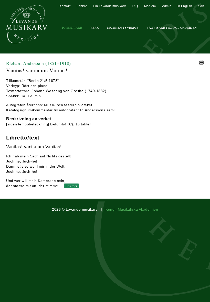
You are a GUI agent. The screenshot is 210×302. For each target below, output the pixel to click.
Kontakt (64, 6)
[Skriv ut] (201, 62)
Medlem (150, 6)
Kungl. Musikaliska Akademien (132, 209)
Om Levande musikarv (109, 6)
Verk (94, 27)
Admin (167, 6)
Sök (201, 6)
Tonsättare (71, 27)
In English (184, 6)
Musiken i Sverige (122, 27)
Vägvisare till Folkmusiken (171, 27)
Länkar (82, 6)
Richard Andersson (38, 63)
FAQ (135, 6)
